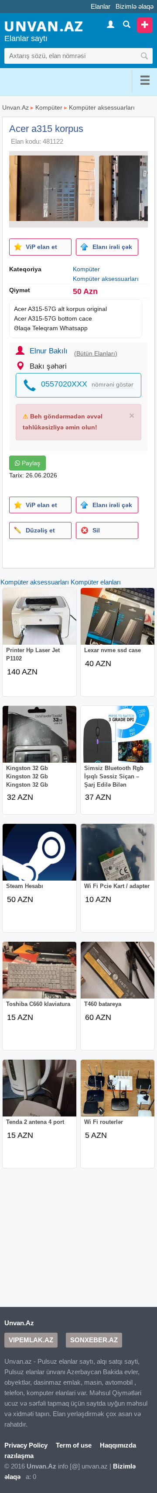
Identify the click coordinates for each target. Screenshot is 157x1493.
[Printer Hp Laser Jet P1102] (40, 622)
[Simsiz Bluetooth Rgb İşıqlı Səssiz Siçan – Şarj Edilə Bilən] (118, 740)
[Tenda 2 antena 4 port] (40, 1094)
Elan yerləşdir (145, 25)
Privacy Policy (26, 1445)
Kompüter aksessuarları (102, 107)
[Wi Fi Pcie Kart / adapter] (118, 858)
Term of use (74, 1445)
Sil (96, 530)
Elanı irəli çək (112, 246)
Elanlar (100, 6)
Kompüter (48, 107)
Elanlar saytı (26, 38)
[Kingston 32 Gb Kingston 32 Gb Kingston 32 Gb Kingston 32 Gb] (40, 740)
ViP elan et (41, 246)
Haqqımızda (118, 1445)
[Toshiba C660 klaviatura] (40, 976)
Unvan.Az (15, 107)
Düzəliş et (40, 530)
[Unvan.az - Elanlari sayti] (43, 25)
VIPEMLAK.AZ (31, 1340)
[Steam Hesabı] (40, 858)
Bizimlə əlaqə (135, 6)
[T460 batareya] (118, 976)
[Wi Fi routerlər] (118, 1094)
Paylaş (30, 463)
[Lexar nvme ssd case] (118, 622)
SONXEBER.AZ (94, 1340)
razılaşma (19, 1455)
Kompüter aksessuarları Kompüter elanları (60, 582)
